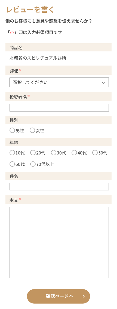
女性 (40, 130)
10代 (20, 152)
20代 (40, 152)
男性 (20, 130)
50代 (102, 152)
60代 (20, 164)
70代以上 (45, 164)
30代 (61, 152)
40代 (82, 152)
